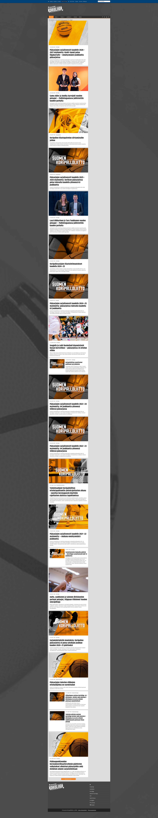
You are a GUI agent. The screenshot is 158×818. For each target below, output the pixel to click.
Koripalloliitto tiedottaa (60, 485)
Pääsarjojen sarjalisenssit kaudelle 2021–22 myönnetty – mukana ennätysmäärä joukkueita (68, 536)
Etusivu (51, 17)
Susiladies (55, 1)
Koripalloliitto (58, 134)
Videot (80, 17)
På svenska (81, 1)
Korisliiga (59, 1)
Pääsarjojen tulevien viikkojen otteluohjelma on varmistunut (62, 684)
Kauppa (85, 1)
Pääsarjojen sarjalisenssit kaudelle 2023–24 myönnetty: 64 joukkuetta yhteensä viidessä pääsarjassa (68, 406)
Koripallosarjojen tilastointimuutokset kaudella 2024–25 (66, 265)
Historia (75, 17)
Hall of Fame (72, 1)
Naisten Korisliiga (64, 1)
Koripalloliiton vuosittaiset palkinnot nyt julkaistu (73, 363)
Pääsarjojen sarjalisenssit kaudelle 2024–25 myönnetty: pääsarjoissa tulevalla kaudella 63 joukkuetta (68, 306)
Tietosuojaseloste (92, 810)
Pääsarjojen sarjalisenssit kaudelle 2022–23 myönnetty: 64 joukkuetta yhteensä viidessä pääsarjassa (68, 448)
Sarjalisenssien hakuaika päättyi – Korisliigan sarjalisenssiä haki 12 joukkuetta (76, 554)
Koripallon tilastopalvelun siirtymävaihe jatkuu (67, 139)
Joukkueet (69, 17)
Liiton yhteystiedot (82, 810)
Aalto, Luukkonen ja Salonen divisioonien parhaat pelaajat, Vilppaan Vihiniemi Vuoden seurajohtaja (68, 599)
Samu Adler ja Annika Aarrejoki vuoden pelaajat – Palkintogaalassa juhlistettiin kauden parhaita (67, 98)
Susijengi (51, 1)
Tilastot (62, 17)
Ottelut (56, 17)
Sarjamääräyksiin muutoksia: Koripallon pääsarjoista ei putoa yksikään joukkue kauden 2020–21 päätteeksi (66, 643)
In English (76, 1)
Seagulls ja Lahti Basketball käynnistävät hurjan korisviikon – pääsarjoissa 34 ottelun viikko (68, 348)
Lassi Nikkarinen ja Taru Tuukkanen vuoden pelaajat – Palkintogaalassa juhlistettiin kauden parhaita (68, 223)
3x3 (68, 1)
